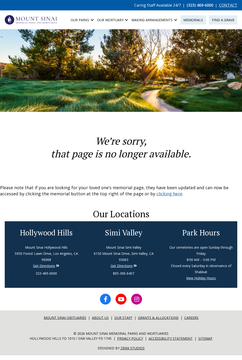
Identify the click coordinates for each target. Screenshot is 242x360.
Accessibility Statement (171, 338)
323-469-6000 (46, 273)
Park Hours (201, 233)
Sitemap (205, 338)
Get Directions (44, 266)
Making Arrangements (152, 20)
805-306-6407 (123, 273)
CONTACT (228, 5)
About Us (100, 317)
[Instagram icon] (136, 299)
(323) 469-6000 (200, 5)
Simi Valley (123, 233)
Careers (191, 317)
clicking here (169, 194)
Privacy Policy (130, 338)
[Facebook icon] (105, 299)
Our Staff (123, 317)
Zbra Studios (133, 348)
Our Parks (80, 20)
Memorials (193, 20)
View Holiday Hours (201, 278)
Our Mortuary (111, 20)
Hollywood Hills (46, 233)
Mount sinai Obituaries (65, 317)
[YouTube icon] (121, 299)
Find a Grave (223, 20)
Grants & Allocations (158, 317)
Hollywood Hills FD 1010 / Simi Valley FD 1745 (71, 338)
